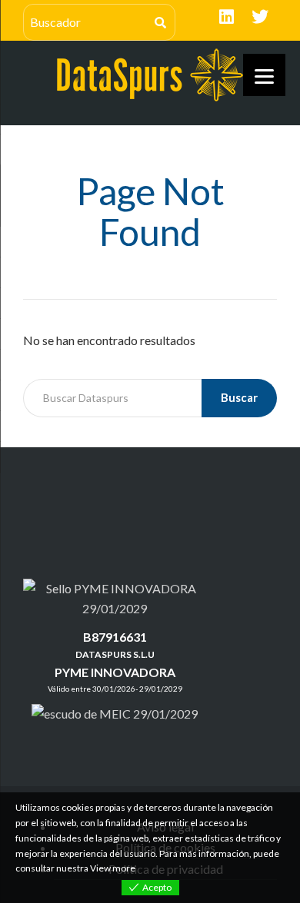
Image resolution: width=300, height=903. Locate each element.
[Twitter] (260, 17)
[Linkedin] (226, 17)
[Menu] (264, 75)
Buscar (239, 397)
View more (112, 868)
